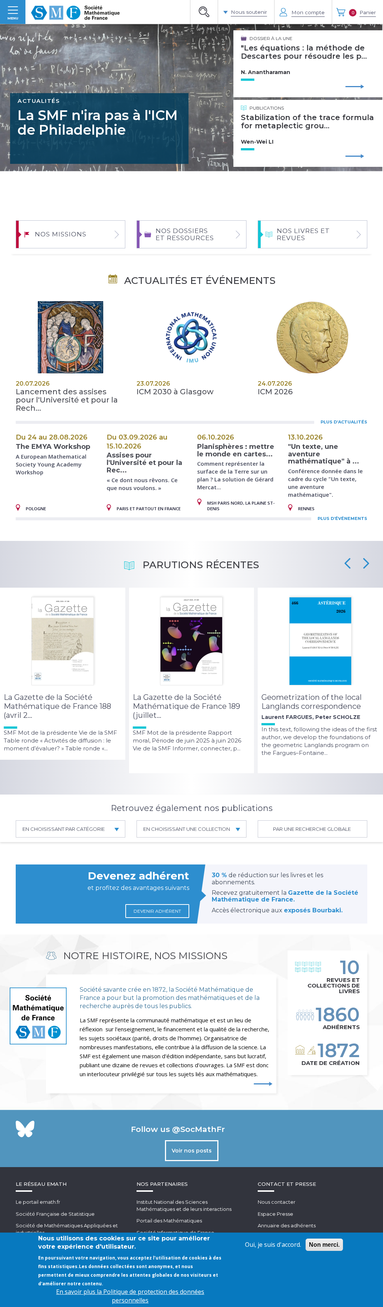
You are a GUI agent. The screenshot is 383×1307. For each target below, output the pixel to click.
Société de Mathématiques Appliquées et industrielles (67, 1229)
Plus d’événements (342, 518)
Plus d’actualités (344, 422)
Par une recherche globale (312, 829)
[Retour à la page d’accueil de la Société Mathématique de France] (75, 12)
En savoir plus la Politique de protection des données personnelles (130, 1296)
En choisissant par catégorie (63, 829)
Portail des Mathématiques (169, 1221)
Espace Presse (275, 1214)
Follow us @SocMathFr (178, 1129)
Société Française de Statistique (55, 1214)
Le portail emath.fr (38, 1202)
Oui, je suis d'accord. (273, 1244)
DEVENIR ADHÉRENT (157, 911)
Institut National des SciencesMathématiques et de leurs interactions (184, 1205)
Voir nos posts (192, 1150)
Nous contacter (276, 1202)
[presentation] (347, 563)
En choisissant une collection (186, 829)
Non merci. (324, 1245)
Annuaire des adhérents (287, 1225)
